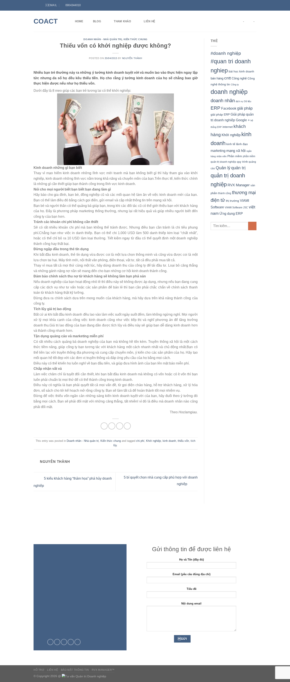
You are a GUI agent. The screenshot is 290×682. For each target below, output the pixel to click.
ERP (215, 108)
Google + (243, 120)
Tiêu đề (191, 588)
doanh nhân (223, 100)
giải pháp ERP (220, 114)
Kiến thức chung (136, 39)
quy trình (242, 161)
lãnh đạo (242, 144)
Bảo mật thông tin (75, 669)
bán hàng (217, 78)
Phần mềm (234, 156)
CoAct (46, 21)
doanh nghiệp (229, 91)
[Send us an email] (64, 642)
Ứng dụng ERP (231, 213)
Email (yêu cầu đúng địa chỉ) (191, 574)
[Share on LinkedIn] (127, 425)
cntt (227, 78)
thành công (224, 193)
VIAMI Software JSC (236, 207)
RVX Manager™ (103, 669)
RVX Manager (239, 185)
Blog (97, 21)
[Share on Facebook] (104, 425)
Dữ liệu (247, 101)
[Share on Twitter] (111, 425)
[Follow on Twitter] (250, 5)
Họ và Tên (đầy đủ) (191, 559)
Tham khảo (122, 21)
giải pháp (245, 108)
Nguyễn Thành (132, 58)
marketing (218, 150)
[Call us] (71, 642)
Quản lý (223, 167)
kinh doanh (169, 440)
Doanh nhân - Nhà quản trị (102, 39)
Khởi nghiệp (153, 440)
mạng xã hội (236, 150)
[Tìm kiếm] (166, 21)
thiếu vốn (183, 440)
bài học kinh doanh (241, 71)
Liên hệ (149, 21)
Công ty (235, 84)
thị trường (232, 200)
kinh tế (230, 144)
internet (227, 126)
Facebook (228, 108)
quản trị (238, 167)
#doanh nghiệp (226, 53)
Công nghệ (239, 78)
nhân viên (222, 156)
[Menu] (36, 5)
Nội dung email (191, 603)
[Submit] (252, 226)
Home (79, 21)
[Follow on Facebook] (246, 5)
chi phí (140, 440)
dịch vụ (239, 101)
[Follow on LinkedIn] (254, 5)
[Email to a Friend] (119, 425)
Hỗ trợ (39, 669)
